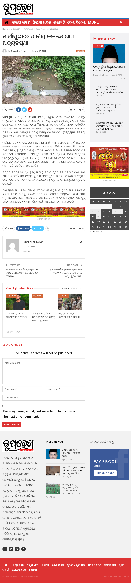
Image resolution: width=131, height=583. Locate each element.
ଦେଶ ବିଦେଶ (76, 22)
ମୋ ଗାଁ (5, 569)
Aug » (99, 231)
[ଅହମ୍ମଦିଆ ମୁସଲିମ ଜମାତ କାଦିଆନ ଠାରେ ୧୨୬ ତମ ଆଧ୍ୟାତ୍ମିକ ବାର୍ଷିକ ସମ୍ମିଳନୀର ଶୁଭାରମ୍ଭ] (53, 471)
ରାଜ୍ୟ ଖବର (21, 22)
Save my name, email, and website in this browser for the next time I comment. (42, 414)
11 (93, 217)
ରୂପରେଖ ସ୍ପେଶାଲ (76, 565)
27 (104, 227)
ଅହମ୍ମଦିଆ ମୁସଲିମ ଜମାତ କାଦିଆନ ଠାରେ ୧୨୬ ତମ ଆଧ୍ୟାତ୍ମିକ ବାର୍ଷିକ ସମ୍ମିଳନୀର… (110, 89)
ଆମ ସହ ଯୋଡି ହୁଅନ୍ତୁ (102, 441)
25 (93, 227)
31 (126, 227)
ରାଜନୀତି (59, 22)
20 (104, 222)
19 (98, 222)
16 (120, 217)
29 (115, 227)
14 (109, 217)
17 (126, 217)
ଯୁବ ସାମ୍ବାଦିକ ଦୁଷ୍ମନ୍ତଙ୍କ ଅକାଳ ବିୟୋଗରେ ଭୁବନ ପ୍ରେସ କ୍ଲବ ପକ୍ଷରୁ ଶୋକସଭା (66, 273)
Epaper (33, 569)
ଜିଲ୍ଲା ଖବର (41, 22)
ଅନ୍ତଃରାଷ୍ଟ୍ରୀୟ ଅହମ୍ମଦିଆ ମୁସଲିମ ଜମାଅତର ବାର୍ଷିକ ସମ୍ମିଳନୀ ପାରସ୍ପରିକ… (108, 107)
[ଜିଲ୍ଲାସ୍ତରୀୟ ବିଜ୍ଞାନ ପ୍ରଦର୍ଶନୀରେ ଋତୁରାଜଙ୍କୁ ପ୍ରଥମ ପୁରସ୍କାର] (44, 302)
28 (109, 227)
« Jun (92, 231)
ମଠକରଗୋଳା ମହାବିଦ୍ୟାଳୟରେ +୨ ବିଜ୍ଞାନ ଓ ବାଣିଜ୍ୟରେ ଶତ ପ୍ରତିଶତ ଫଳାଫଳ (22, 273)
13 (104, 217)
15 (115, 217)
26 (98, 227)
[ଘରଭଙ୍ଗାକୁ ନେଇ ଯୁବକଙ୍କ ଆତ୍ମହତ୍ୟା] (17, 302)
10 (126, 211)
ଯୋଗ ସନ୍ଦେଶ (19, 569)
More (93, 22)
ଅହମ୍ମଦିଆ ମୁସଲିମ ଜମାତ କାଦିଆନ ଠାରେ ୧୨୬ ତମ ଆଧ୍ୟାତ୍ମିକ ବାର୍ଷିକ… (73, 470)
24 (126, 222)
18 (93, 222)
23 (120, 222)
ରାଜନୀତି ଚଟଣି (94, 565)
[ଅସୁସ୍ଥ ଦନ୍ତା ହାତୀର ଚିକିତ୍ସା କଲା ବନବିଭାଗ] (70, 302)
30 (120, 227)
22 (115, 222)
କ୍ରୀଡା (122, 565)
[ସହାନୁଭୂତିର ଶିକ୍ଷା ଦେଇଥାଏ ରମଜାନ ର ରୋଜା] (109, 53)
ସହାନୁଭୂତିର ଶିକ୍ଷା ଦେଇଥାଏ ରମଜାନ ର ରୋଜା (71, 453)
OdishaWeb (123, 577)
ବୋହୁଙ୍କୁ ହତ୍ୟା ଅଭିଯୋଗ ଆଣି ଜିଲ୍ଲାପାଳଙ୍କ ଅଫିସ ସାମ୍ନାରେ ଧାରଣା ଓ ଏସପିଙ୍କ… (109, 126)
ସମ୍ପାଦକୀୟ (110, 565)
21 (109, 222)
